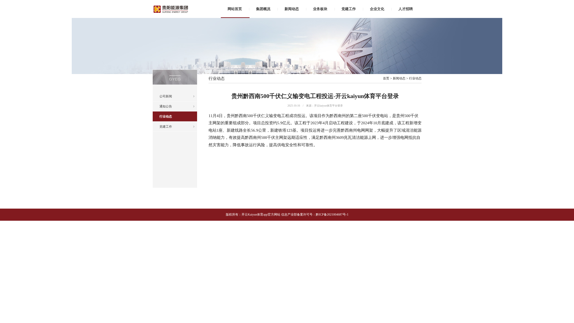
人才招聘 (405, 9)
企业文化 (377, 9)
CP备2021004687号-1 (334, 214)
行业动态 (165, 116)
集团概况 (263, 9)
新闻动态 (292, 9)
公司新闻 (165, 96)
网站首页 (235, 9)
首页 (386, 78)
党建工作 (348, 9)
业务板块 (320, 9)
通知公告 (165, 106)
